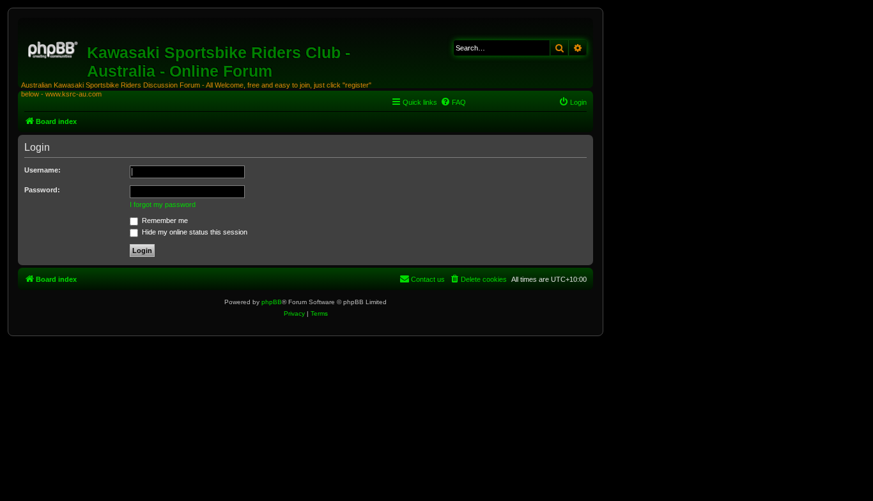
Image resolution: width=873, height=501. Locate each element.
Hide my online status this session (193, 232)
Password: (42, 190)
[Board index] (54, 48)
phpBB (271, 301)
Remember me (164, 220)
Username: (42, 170)
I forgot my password (163, 204)
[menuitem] (453, 102)
